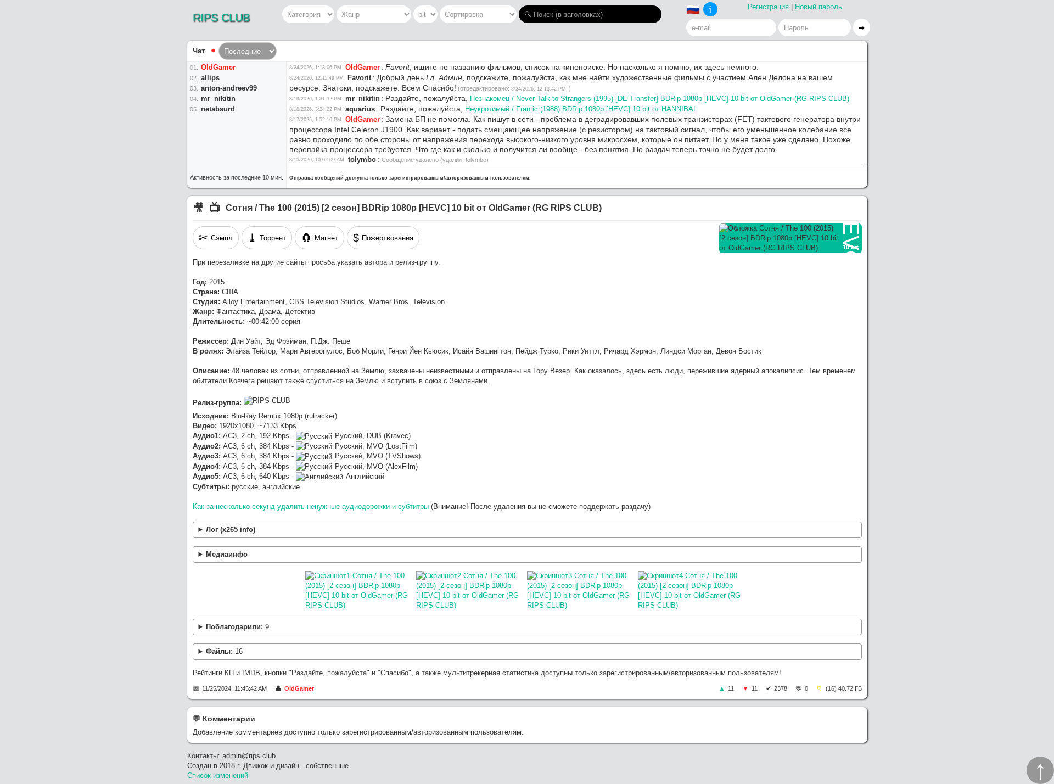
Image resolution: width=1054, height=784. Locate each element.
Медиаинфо (227, 554)
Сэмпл (216, 238)
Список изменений (217, 775)
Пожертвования (383, 238)
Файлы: (224, 651)
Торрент (267, 238)
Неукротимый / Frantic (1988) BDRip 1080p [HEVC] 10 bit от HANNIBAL (581, 109)
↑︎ (1040, 770)
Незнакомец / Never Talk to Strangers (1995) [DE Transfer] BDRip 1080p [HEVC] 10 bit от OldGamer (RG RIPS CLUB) (659, 98)
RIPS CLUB (221, 18)
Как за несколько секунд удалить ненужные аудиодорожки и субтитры (311, 506)
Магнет (319, 238)
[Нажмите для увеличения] (358, 591)
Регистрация (768, 7)
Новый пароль (818, 7)
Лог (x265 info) (230, 529)
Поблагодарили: (237, 627)
